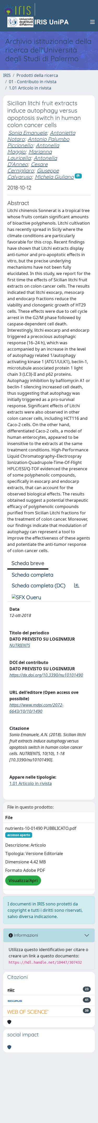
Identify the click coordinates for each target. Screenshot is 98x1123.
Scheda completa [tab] (32, 574)
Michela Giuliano (54, 176)
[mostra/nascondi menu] (92, 22)
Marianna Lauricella (29, 154)
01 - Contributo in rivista (32, 82)
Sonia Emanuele (27, 132)
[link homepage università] (38, 22)
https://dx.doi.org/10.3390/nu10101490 (46, 675)
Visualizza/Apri (23, 880)
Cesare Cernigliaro (27, 167)
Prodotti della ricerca (37, 75)
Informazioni (25, 935)
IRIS (7, 75)
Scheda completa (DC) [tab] (38, 585)
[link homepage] (19, 9)
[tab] (77, 585)
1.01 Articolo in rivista (30, 88)
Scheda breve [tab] (27, 563)
